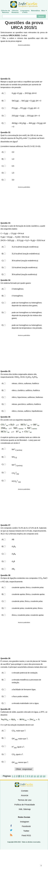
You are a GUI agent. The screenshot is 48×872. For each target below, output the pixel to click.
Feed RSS (26, 835)
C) (3, 108)
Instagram (24, 822)
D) (3, 116)
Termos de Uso (24, 800)
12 (38, 776)
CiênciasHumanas (15, 11)
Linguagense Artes (24, 11)
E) (2, 123)
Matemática (35, 10)
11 (35, 776)
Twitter (26, 831)
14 (44, 776)
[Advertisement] (24, 869)
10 (31, 776)
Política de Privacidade (24, 805)
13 (41, 776)
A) (2, 93)
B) (2, 101)
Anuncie (24, 795)
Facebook (26, 826)
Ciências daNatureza (5, 11)
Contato (24, 791)
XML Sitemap (25, 809)
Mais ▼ (44, 10)
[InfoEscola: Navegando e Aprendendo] (24, 4)
